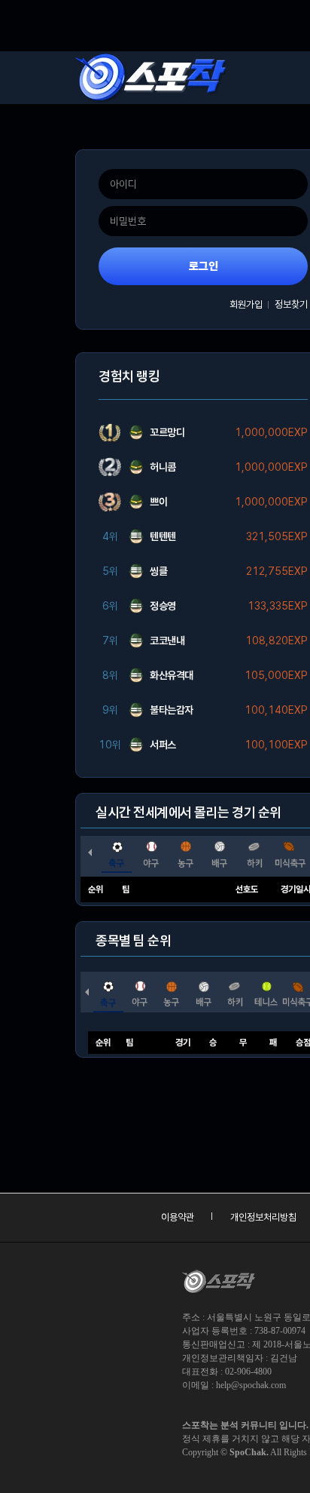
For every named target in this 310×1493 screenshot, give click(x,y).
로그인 (203, 266)
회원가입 (246, 304)
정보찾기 (291, 304)
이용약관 (177, 1217)
